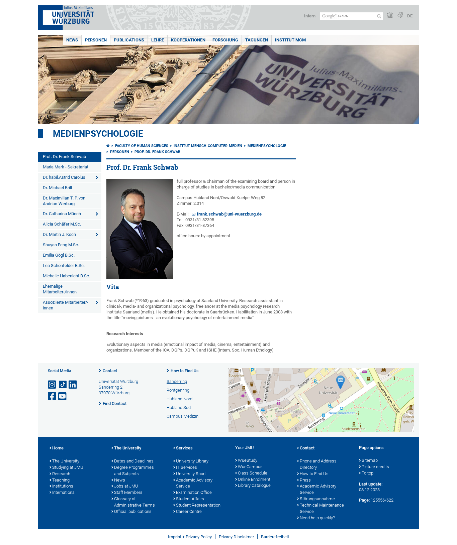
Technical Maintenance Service (322, 508)
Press (305, 480)
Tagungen (256, 39)
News (72, 39)
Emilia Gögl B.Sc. (59, 255)
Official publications (133, 511)
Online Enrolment (254, 479)
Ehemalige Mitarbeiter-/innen (60, 289)
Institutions (62, 486)
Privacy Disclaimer (236, 536)
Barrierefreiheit (275, 536)
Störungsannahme (317, 498)
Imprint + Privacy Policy (190, 536)
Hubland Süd (179, 407)
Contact (110, 371)
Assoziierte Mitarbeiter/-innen (65, 305)
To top (367, 472)
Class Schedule (252, 472)
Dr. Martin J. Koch (59, 234)
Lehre (157, 39)
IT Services (186, 467)
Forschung (225, 39)
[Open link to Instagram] (52, 385)
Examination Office (194, 492)
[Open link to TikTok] (63, 385)
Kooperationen (188, 39)
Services (184, 447)
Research (61, 473)
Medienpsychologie (98, 134)
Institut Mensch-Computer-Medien (208, 146)
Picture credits (375, 466)
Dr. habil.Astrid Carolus (64, 177)
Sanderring (177, 381)
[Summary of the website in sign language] (400, 15)
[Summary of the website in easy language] (390, 15)
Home (58, 447)
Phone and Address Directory (318, 464)
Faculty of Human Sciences (141, 146)
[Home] (108, 146)
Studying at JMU (67, 467)
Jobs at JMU (126, 486)
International (64, 492)
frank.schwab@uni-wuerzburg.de (229, 214)
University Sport (191, 473)
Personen (96, 39)
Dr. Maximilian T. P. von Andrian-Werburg (64, 200)
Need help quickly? (317, 517)
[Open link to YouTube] (63, 396)
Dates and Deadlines (134, 460)
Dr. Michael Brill (57, 187)
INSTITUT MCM (290, 39)
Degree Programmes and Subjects (134, 470)
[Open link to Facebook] (52, 396)
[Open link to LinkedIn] (73, 385)
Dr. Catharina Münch (62, 213)
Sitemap (370, 460)
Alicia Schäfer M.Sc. (62, 224)
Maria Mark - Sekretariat (65, 166)
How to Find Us (184, 371)
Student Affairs (190, 498)
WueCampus (250, 466)
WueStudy (247, 460)
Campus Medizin (182, 416)
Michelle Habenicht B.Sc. (66, 275)
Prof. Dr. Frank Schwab (64, 156)
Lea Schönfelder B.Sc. (64, 265)
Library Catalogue (254, 485)
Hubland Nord (179, 398)
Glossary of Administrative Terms (134, 502)
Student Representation (198, 505)
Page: (364, 500)
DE (410, 15)
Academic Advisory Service (194, 483)
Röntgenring (178, 390)
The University (65, 460)
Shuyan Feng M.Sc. (61, 244)
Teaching (61, 480)
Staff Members (128, 492)
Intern (309, 15)
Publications (129, 39)
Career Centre (189, 511)
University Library (192, 460)
